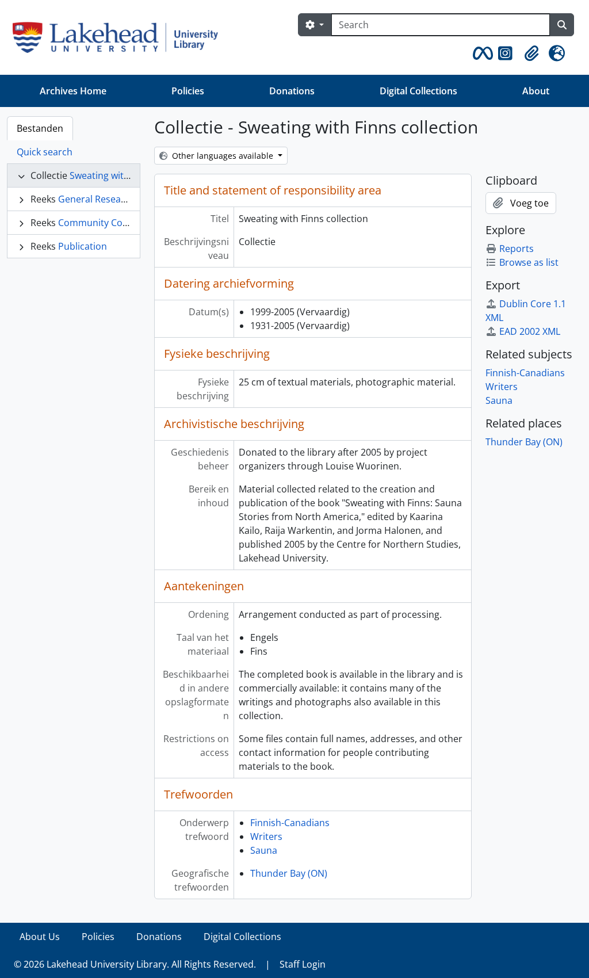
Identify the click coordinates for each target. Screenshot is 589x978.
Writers (266, 836)
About (535, 91)
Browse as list (529, 262)
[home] (120, 37)
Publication (82, 246)
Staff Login (303, 964)
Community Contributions (114, 222)
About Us (40, 936)
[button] (481, 53)
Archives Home (73, 91)
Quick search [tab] (44, 152)
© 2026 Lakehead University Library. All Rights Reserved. (135, 964)
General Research (96, 199)
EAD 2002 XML (529, 331)
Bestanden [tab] (40, 128)
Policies (187, 91)
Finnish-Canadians (290, 822)
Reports (516, 248)
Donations (292, 91)
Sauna (263, 850)
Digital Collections (418, 91)
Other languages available (223, 155)
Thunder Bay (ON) (288, 873)
